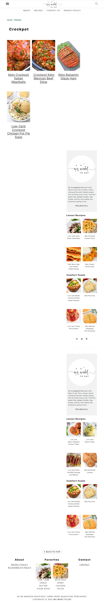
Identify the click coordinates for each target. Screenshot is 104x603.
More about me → (81, 205)
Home (9, 20)
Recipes (17, 20)
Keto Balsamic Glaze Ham (68, 76)
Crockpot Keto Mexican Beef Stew (43, 78)
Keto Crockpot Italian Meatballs (18, 78)
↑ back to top (52, 552)
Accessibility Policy (19, 568)
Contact (85, 565)
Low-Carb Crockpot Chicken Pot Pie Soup (18, 131)
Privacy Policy (19, 565)
